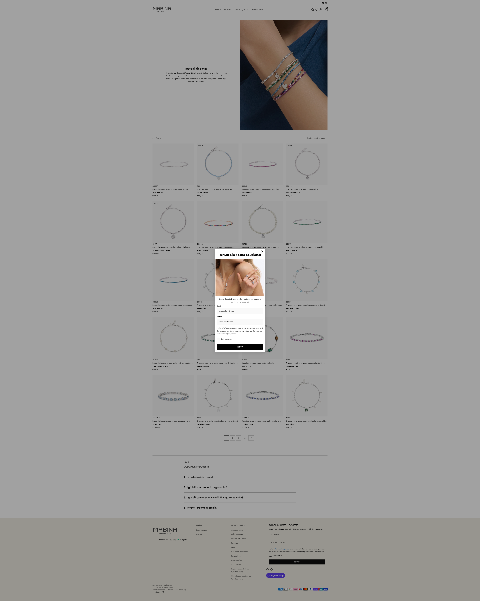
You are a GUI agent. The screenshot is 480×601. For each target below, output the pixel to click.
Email (219, 306)
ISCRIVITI (240, 347)
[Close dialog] (262, 251)
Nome (219, 316)
